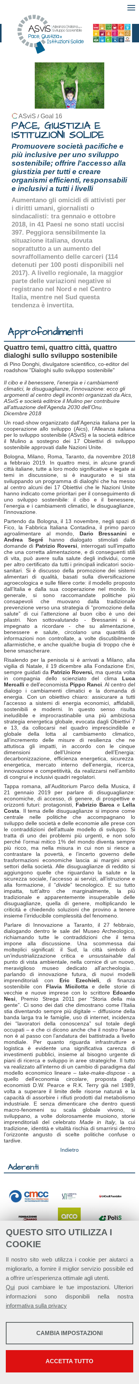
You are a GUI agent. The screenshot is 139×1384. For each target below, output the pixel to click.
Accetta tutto (69, 1361)
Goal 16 (51, 116)
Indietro (69, 1150)
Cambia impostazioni (69, 1333)
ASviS (27, 116)
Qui (10, 1287)
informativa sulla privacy (36, 1305)
